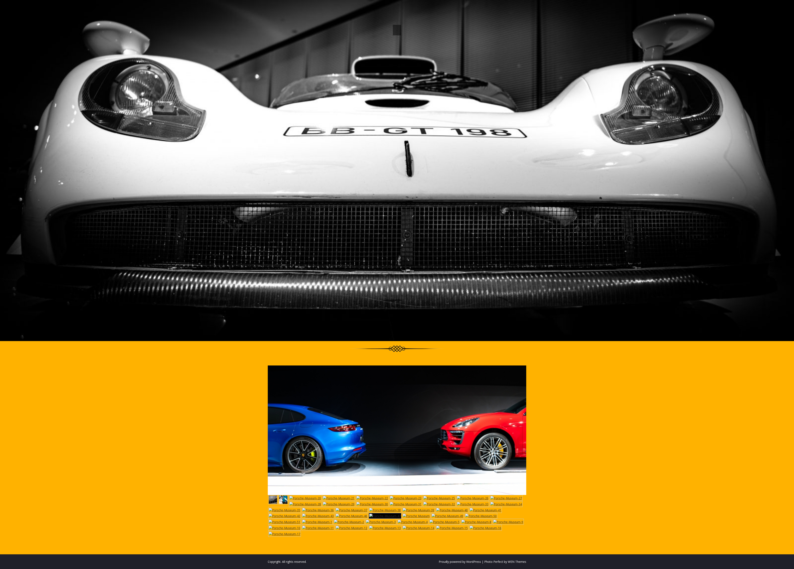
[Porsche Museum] (416, 516)
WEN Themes (517, 562)
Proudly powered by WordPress (460, 562)
